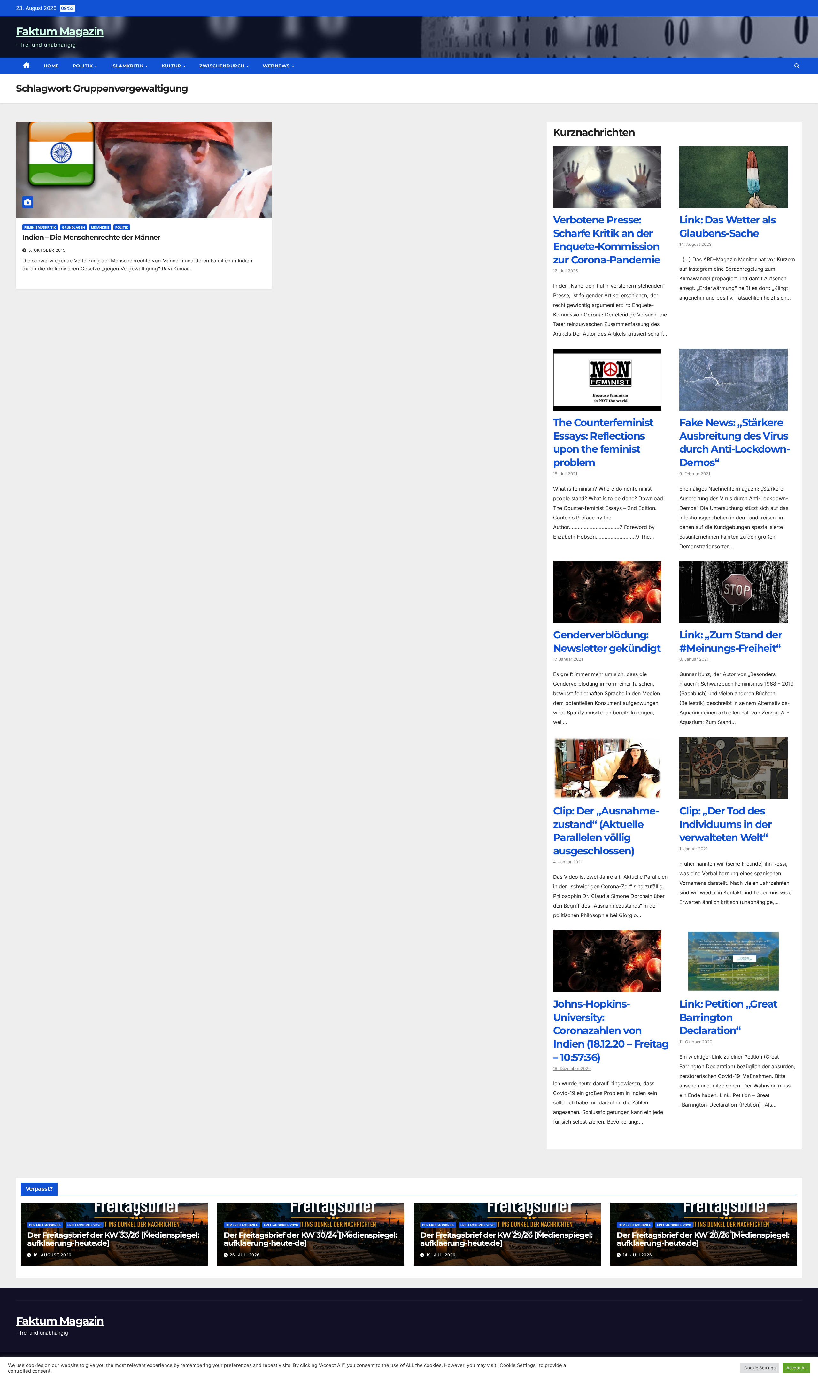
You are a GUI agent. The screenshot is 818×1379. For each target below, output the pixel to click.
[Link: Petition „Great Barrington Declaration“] (733, 987)
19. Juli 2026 (441, 1254)
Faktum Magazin (60, 31)
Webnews (277, 66)
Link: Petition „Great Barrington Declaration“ (728, 1017)
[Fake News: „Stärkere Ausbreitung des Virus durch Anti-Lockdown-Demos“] (733, 406)
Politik (83, 66)
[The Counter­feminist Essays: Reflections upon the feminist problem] (607, 406)
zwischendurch (222, 66)
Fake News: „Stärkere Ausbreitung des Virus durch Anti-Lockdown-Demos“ (734, 442)
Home (51, 66)
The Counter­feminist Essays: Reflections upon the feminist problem (603, 442)
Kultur (172, 66)
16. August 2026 (52, 1254)
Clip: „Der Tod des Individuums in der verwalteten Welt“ (725, 824)
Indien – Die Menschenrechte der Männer (91, 237)
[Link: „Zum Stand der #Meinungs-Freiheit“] (733, 618)
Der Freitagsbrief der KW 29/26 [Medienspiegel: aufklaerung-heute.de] (506, 1239)
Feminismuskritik (40, 227)
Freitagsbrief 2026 (84, 1225)
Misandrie (100, 227)
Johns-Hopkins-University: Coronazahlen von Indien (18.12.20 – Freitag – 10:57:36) (610, 1030)
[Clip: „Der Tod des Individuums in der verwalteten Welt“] (733, 794)
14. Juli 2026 (637, 1254)
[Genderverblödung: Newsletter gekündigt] (607, 618)
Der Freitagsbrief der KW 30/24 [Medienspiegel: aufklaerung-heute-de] (310, 1239)
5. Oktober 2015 (47, 250)
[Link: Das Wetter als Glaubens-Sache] (733, 203)
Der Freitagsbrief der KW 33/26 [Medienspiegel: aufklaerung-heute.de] (113, 1239)
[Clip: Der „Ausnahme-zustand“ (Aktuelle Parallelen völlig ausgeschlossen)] (607, 794)
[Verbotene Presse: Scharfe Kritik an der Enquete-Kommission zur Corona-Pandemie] (607, 203)
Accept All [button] (796, 1367)
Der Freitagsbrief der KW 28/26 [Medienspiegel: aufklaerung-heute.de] (703, 1239)
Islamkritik (128, 66)
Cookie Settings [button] (760, 1367)
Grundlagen (73, 227)
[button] (796, 66)
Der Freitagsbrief (45, 1225)
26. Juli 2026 (245, 1254)
